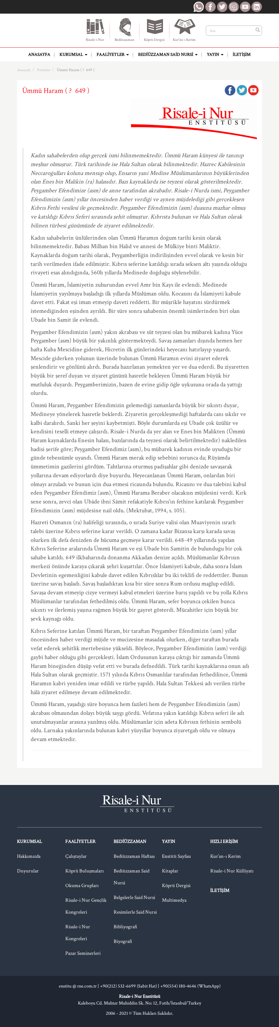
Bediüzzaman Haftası (134, 856)
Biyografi (123, 941)
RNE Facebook (210, 6)
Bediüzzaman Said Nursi (166, 55)
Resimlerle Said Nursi (135, 912)
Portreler (43, 70)
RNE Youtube (245, 6)
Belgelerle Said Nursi (134, 897)
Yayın (213, 55)
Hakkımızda (28, 856)
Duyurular (28, 871)
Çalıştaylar (76, 856)
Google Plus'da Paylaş (253, 90)
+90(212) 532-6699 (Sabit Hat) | (130, 986)
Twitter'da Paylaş (241, 90)
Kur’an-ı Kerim (225, 856)
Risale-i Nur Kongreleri (77, 933)
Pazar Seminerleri (83, 953)
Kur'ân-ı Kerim (184, 39)
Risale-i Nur (95, 39)
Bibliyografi (125, 927)
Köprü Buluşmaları (84, 871)
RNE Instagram (233, 6)
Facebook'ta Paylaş (230, 90)
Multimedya (174, 900)
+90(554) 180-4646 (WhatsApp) (190, 986)
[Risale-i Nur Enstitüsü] (45, 27)
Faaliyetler (111, 55)
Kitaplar (170, 871)
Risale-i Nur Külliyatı (231, 871)
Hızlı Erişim (224, 841)
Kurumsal (72, 55)
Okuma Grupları (82, 885)
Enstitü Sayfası (176, 856)
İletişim (242, 55)
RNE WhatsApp (198, 6)
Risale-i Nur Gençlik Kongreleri (85, 906)
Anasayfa (39, 55)
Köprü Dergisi (154, 39)
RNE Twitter (221, 6)
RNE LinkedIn (256, 6)
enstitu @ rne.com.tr (78, 986)
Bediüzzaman (124, 39)
